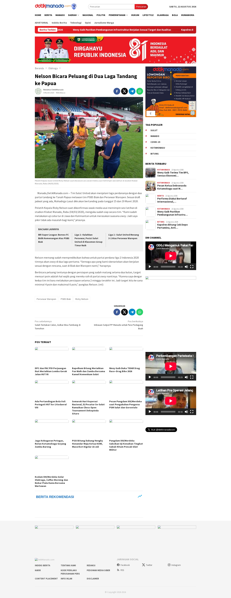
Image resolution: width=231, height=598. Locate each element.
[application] (170, 255)
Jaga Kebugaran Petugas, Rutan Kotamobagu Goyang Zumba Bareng (50, 443)
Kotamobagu (158, 147)
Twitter (149, 565)
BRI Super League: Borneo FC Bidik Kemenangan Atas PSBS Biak (53, 238)
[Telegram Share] (132, 91)
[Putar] (150, 266)
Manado (155, 136)
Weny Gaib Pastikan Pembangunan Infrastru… (172, 213)
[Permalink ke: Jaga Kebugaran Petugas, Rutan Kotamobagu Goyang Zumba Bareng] (52, 428)
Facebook (125, 565)
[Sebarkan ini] (116, 91)
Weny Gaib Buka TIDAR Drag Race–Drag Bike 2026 (124, 370)
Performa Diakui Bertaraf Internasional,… (172, 200)
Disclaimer (93, 578)
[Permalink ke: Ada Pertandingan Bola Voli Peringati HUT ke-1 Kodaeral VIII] (52, 389)
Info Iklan (66, 578)
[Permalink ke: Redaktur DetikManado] (38, 90)
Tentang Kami (68, 565)
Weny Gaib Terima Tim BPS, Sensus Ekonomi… (173, 174)
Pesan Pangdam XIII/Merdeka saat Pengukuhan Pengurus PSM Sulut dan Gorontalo (125, 404)
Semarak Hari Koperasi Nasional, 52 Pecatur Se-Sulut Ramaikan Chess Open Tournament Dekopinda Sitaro (88, 407)
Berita (160, 195)
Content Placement (46, 578)
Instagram (176, 565)
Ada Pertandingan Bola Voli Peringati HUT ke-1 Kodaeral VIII (51, 404)
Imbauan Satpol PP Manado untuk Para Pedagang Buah (118, 325)
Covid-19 (155, 141)
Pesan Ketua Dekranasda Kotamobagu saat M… (171, 187)
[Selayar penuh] (191, 266)
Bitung (155, 153)
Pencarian (141, 6)
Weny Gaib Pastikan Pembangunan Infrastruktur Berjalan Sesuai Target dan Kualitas (102, 29)
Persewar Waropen (46, 299)
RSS (122, 570)
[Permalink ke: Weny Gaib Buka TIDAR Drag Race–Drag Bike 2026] (126, 356)
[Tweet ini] (124, 91)
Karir (38, 570)
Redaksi (91, 565)
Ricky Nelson (81, 299)
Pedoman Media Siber (98, 570)
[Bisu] (186, 266)
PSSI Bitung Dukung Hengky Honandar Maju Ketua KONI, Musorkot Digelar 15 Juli (87, 443)
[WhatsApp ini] (139, 91)
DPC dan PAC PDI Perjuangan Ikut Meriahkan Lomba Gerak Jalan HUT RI (51, 371)
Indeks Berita (42, 565)
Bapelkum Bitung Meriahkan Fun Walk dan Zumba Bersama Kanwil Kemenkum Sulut (88, 371)
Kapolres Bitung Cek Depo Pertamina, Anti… (172, 226)
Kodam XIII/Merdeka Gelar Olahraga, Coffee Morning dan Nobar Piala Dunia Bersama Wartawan (51, 481)
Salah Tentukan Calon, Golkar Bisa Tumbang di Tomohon (57, 325)
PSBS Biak (66, 299)
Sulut (154, 130)
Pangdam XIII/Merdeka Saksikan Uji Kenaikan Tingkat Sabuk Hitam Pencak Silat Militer (126, 445)
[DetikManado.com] (56, 6)
